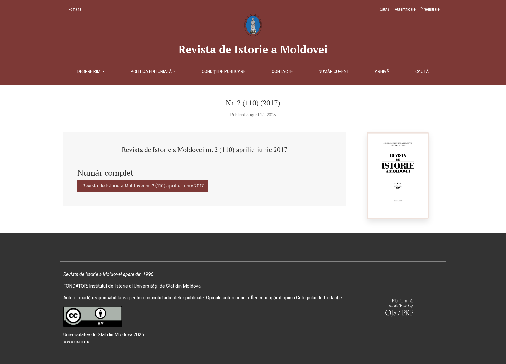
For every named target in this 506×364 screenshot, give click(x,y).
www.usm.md (76, 341)
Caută (422, 71)
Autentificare (405, 9)
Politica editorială (151, 71)
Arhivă (382, 71)
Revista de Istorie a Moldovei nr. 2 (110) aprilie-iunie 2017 (143, 186)
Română (78, 9)
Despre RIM (89, 71)
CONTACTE (282, 71)
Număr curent (334, 71)
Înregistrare (430, 9)
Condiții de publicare (224, 71)
